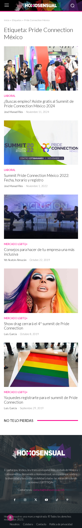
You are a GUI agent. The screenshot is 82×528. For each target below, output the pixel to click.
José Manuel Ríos (13, 111)
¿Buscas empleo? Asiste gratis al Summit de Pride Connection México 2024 (39, 103)
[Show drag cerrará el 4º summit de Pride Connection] (41, 290)
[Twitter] (36, 500)
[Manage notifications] (10, 517)
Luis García (10, 334)
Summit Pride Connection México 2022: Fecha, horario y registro (36, 177)
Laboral (9, 96)
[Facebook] (14, 500)
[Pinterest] (67, 500)
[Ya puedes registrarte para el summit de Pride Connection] (41, 365)
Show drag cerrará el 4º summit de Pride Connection (36, 325)
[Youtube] (46, 500)
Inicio (6, 20)
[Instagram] (25, 500)
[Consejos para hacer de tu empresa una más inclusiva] (41, 217)
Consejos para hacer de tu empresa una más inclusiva (39, 251)
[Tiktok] (57, 500)
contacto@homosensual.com (48, 489)
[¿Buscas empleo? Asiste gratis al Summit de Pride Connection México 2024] (41, 68)
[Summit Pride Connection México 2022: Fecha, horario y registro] (41, 142)
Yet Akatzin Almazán (15, 260)
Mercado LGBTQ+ (15, 244)
